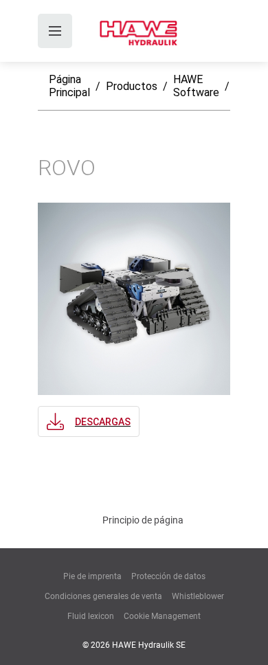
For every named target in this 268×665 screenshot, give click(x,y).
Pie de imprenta (92, 576)
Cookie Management (162, 616)
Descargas (103, 421)
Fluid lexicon (90, 616)
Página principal (69, 86)
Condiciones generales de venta (103, 596)
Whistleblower (198, 596)
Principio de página (142, 520)
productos (131, 86)
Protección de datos (168, 576)
